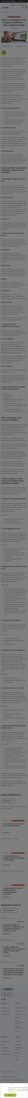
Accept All (10, 1095)
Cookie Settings (13, 1090)
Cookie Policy (19, 1089)
